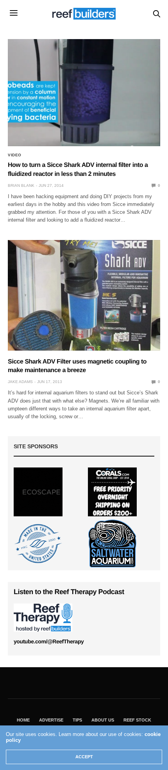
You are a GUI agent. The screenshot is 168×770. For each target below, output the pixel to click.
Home (23, 720)
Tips (77, 720)
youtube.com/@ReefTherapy (49, 641)
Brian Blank (21, 185)
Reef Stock (137, 720)
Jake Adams (20, 382)
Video (14, 155)
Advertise (51, 720)
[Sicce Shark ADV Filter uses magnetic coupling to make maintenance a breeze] (84, 295)
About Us (102, 720)
